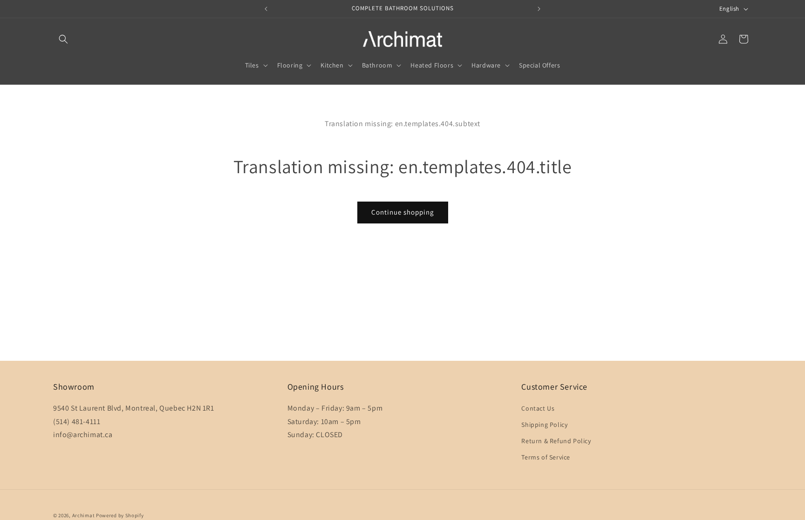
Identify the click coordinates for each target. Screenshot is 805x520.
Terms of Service (545, 457)
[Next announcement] (539, 9)
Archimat (83, 515)
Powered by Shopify (120, 515)
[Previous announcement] (266, 9)
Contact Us (537, 408)
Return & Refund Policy (556, 441)
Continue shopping (402, 212)
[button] (63, 39)
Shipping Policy (544, 424)
